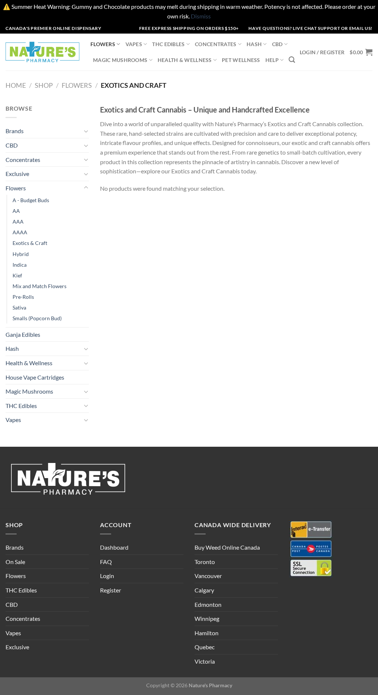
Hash (254, 44)
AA (16, 211)
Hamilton (207, 632)
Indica (20, 265)
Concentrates (215, 44)
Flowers (102, 44)
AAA (18, 221)
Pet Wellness (241, 60)
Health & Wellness (185, 60)
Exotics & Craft (30, 243)
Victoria (205, 661)
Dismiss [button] (201, 16)
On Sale (15, 561)
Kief (17, 275)
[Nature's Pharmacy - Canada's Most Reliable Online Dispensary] (42, 52)
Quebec (204, 646)
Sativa (19, 307)
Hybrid (21, 254)
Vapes (134, 44)
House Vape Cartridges (35, 377)
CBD (277, 44)
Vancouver (208, 575)
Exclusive (17, 173)
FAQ (106, 561)
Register (110, 590)
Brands (15, 130)
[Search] (292, 60)
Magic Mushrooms (120, 60)
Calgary (204, 590)
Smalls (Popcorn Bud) (37, 318)
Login (107, 575)
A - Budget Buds (31, 200)
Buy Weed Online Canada (227, 547)
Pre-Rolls (23, 297)
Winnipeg (207, 618)
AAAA (20, 232)
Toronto (205, 561)
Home (16, 85)
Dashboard (114, 547)
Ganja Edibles (23, 334)
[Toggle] (86, 131)
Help (272, 60)
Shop (44, 85)
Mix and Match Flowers (39, 286)
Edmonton (208, 604)
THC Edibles (168, 44)
